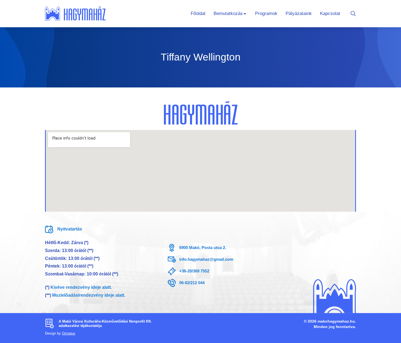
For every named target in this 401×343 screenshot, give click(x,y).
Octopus (68, 333)
